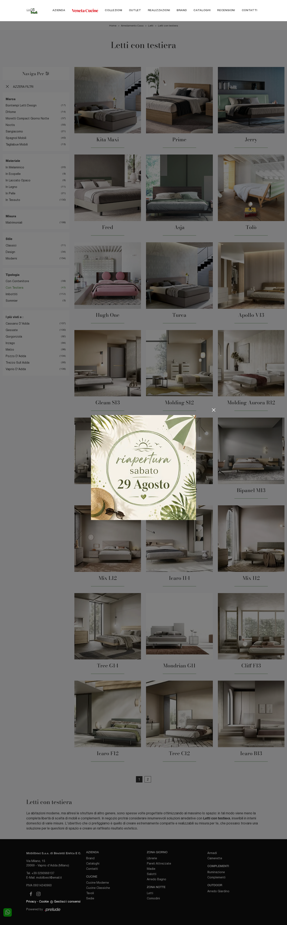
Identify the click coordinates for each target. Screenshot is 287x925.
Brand (182, 10)
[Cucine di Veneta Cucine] (84, 10)
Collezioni (113, 10)
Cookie (44, 901)
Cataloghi (202, 10)
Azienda (59, 10)
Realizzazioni (159, 10)
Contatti (249, 10)
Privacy (31, 901)
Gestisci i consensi (67, 901)
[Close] (213, 410)
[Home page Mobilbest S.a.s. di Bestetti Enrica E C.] (32, 10)
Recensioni (226, 10)
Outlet (135, 10)
